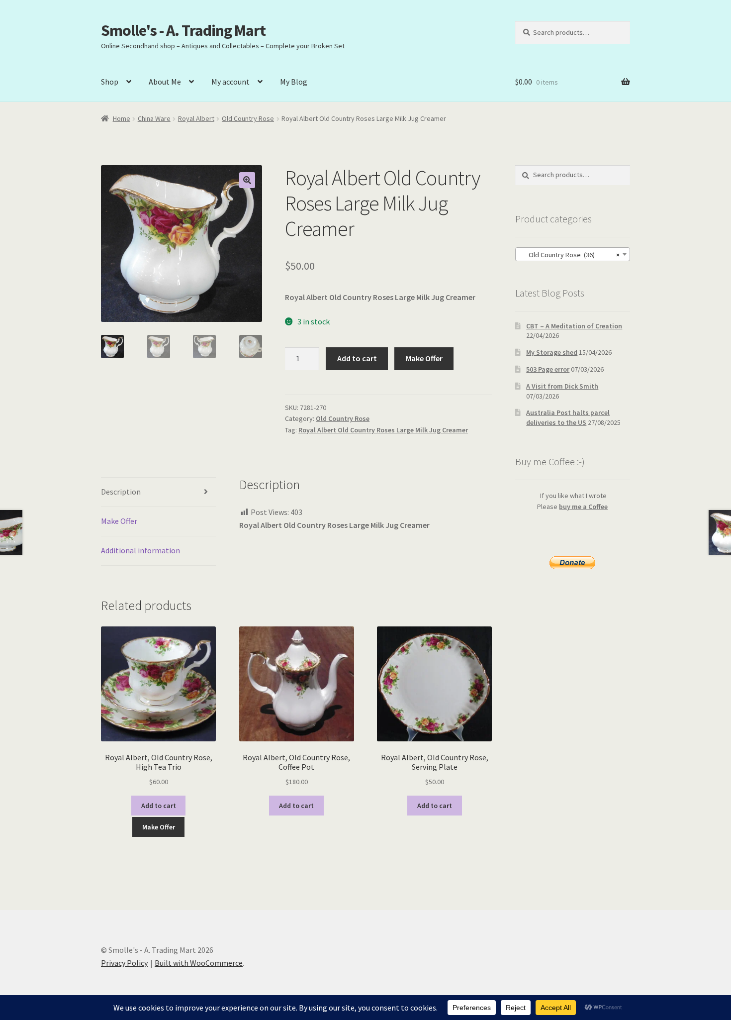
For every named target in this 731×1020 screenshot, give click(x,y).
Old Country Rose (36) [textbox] (570, 254)
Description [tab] (121, 492)
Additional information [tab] (140, 550)
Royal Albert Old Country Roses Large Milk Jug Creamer (383, 429)
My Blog (293, 82)
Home (121, 118)
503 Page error (547, 369)
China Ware (154, 118)
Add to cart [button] (158, 805)
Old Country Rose (248, 118)
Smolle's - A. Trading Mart (183, 30)
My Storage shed (551, 352)
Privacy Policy (124, 963)
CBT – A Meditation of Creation (574, 325)
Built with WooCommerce (199, 963)
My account (230, 82)
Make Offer (424, 358)
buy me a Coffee (583, 506)
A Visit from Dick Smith (562, 386)
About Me (165, 82)
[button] (247, 180)
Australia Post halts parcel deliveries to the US (568, 417)
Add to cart (357, 358)
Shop (109, 82)
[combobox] (572, 254)
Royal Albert (196, 118)
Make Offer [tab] (119, 521)
